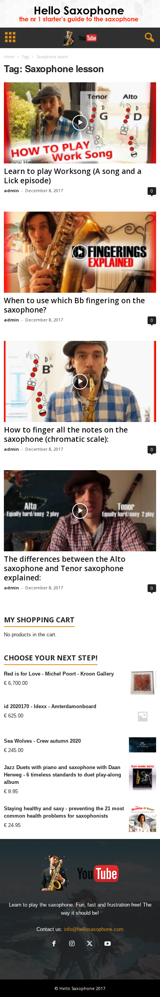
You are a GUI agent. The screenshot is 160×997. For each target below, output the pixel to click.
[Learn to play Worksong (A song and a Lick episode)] (80, 122)
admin (11, 190)
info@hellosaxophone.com (93, 929)
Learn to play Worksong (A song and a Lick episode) (72, 176)
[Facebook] (54, 944)
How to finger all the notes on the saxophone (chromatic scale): (66, 434)
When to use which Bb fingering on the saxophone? (74, 305)
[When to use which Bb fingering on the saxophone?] (80, 252)
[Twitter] (90, 944)
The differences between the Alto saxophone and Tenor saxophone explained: (64, 568)
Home (9, 56)
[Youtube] (107, 944)
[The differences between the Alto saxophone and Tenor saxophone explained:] (80, 510)
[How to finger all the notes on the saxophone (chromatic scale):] (80, 381)
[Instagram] (72, 944)
